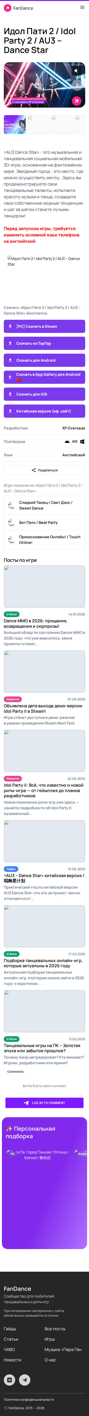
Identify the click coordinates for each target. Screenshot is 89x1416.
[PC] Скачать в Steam (36, 326)
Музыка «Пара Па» (63, 1349)
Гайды (11, 869)
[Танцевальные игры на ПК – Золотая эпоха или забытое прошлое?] (44, 1011)
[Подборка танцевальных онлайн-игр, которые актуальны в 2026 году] (44, 926)
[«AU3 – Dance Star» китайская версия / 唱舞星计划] (44, 841)
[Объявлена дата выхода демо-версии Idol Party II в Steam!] (44, 671)
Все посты (55, 1328)
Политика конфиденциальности (29, 1399)
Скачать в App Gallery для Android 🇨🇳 (48, 377)
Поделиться (48, 470)
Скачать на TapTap (33, 343)
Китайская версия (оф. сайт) (43, 411)
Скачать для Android (36, 360)
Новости (13, 699)
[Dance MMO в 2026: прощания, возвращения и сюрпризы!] (44, 586)
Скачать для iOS (31, 394)
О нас (50, 1360)
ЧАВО (9, 1349)
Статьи (12, 614)
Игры (50, 1339)
